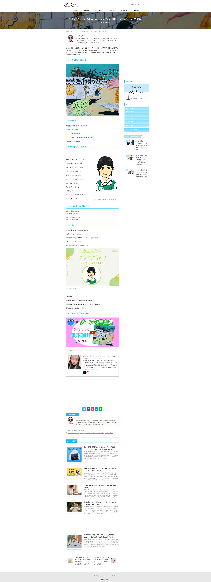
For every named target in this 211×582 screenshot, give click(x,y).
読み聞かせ (110, 433)
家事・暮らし (87, 10)
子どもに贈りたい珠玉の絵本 (77, 430)
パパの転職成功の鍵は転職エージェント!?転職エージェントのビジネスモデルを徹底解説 (141, 160)
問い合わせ (114, 576)
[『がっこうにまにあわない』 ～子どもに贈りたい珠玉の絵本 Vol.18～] (96, 409)
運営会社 (96, 576)
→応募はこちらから (71, 288)
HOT (69, 430)
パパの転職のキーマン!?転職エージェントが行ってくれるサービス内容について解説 (141, 145)
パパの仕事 (124, 10)
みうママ (82, 433)
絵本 (106, 433)
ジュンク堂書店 (89, 433)
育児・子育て (74, 10)
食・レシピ (99, 10)
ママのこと (111, 10)
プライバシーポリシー (105, 576)
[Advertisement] (92, 391)
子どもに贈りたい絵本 (98, 433)
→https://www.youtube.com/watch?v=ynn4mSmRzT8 (81, 350)
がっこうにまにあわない (73, 433)
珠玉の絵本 (136, 10)
